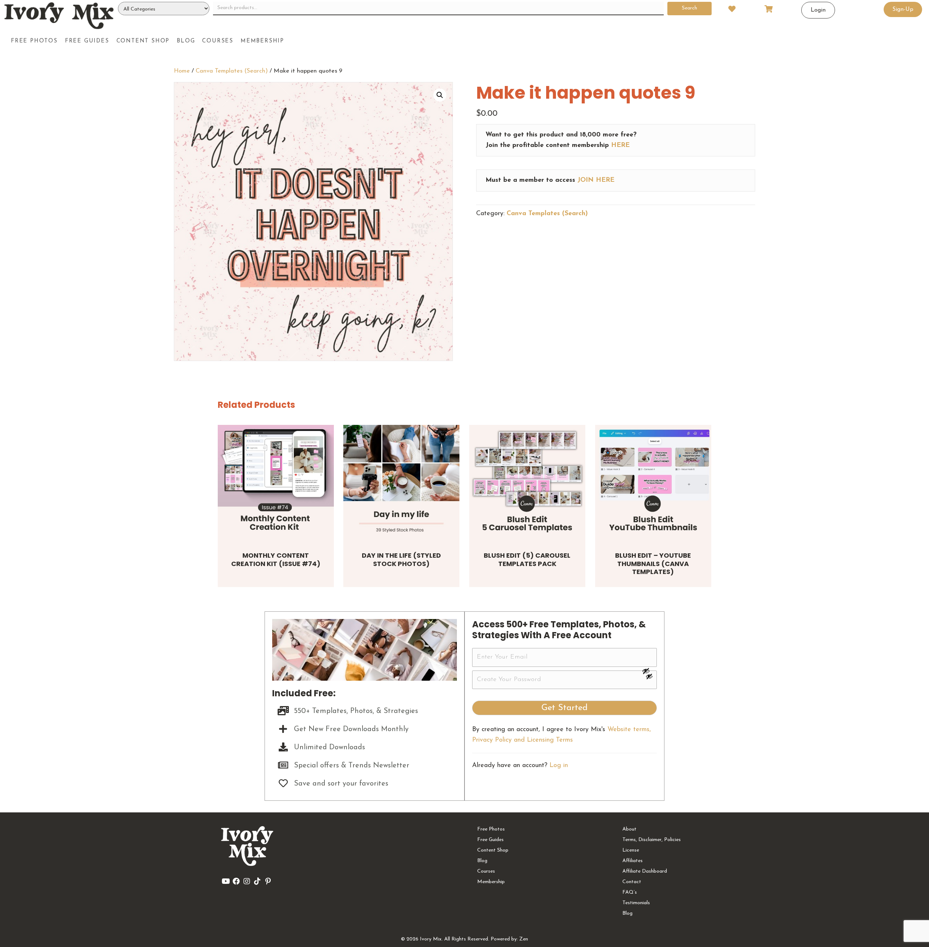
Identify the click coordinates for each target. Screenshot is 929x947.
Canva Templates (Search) (232, 71)
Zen (523, 939)
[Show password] (649, 671)
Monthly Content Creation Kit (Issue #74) (275, 559)
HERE (620, 145)
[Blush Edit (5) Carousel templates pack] (527, 483)
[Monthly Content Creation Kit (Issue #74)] (276, 483)
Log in (558, 765)
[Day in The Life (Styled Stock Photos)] (401, 483)
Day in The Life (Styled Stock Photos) (401, 559)
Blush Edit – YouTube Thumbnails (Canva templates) (653, 563)
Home (182, 71)
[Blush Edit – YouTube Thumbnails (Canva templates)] (653, 483)
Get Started (564, 708)
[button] (439, 95)
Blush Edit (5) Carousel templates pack (527, 559)
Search (689, 8)
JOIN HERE (595, 180)
